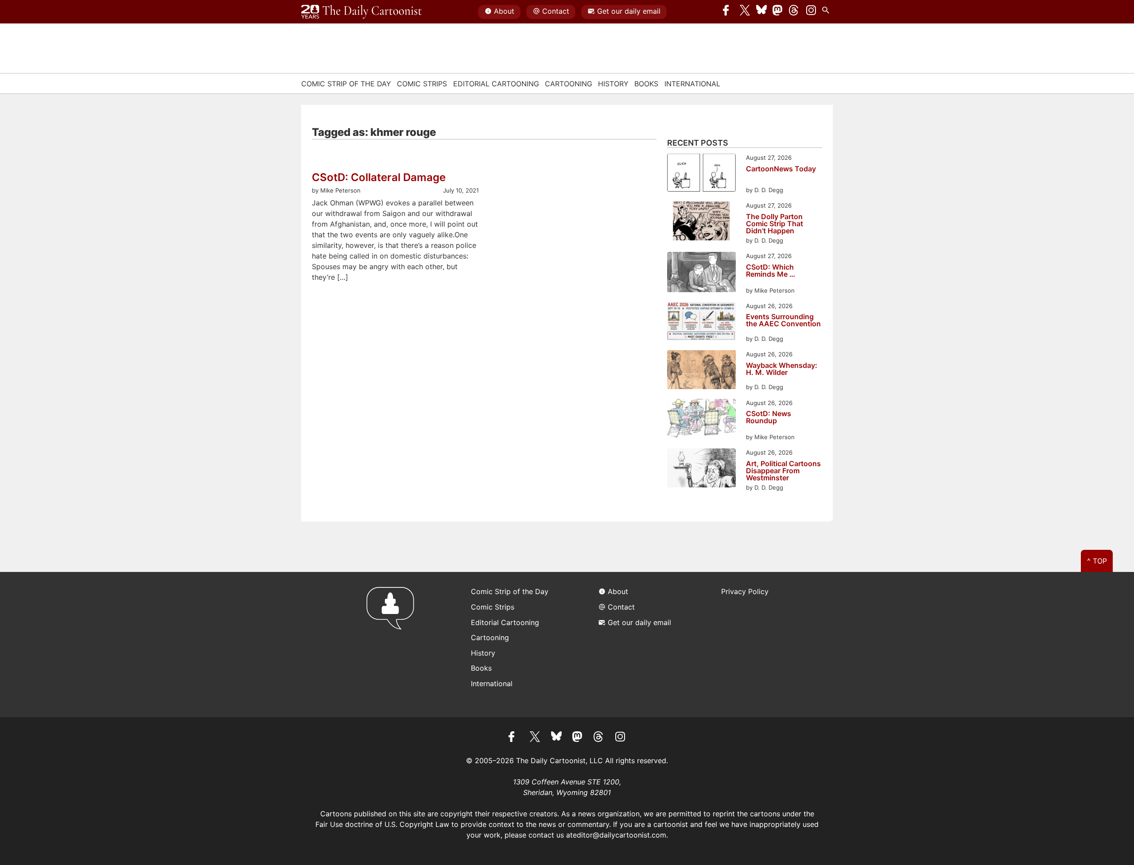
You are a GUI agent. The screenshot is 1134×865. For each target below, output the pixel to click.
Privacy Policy (745, 591)
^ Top (1097, 560)
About (504, 11)
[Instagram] (811, 12)
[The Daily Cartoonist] (361, 12)
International (692, 83)
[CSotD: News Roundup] (701, 420)
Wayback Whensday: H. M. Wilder (781, 369)
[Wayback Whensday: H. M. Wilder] (701, 370)
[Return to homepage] (393, 644)
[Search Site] (827, 12)
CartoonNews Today (781, 169)
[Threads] (794, 12)
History (613, 83)
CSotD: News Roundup (768, 417)
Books (646, 83)
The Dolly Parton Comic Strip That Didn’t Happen (774, 223)
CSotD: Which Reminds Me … (770, 270)
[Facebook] (728, 12)
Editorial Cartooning (496, 83)
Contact (555, 11)
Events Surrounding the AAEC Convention (783, 320)
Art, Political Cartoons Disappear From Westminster (783, 470)
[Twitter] (745, 12)
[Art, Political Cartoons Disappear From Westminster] (701, 469)
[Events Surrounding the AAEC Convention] (701, 322)
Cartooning (568, 83)
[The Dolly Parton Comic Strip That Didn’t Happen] (701, 222)
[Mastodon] (778, 12)
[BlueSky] (761, 12)
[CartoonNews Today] (701, 174)
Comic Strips (422, 83)
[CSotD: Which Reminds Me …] (701, 273)
